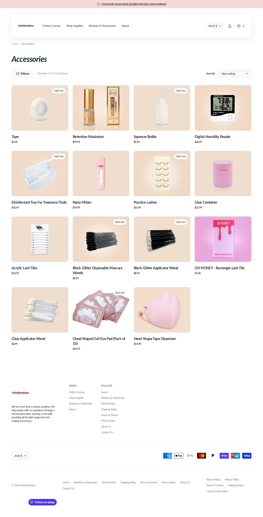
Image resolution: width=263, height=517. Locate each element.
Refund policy (213, 479)
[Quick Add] (81, 122)
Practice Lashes (145, 202)
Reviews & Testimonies (81, 403)
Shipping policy (236, 485)
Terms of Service (109, 415)
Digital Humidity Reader (213, 137)
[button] (230, 26)
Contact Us (107, 432)
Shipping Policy (109, 409)
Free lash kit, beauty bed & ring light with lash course (128, 3)
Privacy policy (232, 479)
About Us (106, 426)
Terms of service (215, 485)
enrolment (160, 3)
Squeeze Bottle (145, 137)
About (72, 409)
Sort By (210, 73)
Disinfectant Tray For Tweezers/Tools (39, 202)
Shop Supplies (76, 397)
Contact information (216, 491)
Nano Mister (82, 202)
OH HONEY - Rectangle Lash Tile (219, 268)
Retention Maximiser (88, 137)
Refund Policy (108, 403)
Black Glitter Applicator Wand (156, 268)
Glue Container (206, 202)
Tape (15, 137)
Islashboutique (27, 485)
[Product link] (40, 114)
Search (104, 392)
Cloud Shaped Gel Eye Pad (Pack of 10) (99, 341)
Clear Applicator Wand (28, 339)
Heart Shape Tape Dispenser (155, 339)
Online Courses (77, 392)
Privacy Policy (108, 420)
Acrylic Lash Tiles (24, 268)
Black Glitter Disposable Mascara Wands (97, 270)
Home (15, 43)
